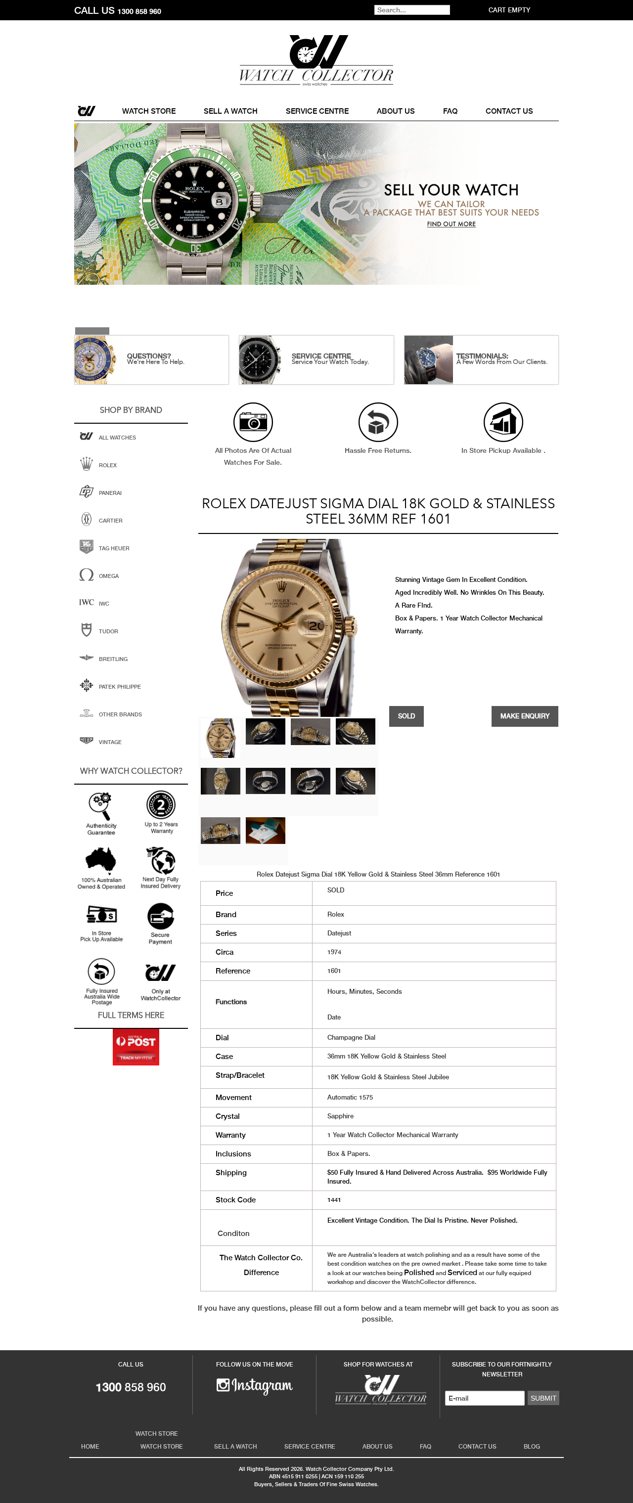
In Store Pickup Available (502, 450)
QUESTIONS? (149, 356)
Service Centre (317, 111)
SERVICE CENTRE (321, 356)
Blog (532, 1446)
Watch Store (149, 111)
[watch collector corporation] (316, 60)
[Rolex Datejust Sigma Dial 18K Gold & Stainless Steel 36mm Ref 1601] (220, 738)
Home (87, 111)
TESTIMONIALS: (482, 356)
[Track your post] (136, 1047)
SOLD (406, 716)
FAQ (450, 111)
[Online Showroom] (378, 1389)
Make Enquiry (524, 716)
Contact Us (509, 111)
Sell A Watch (231, 111)
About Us (396, 111)
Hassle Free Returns (377, 450)
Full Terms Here (131, 1016)
